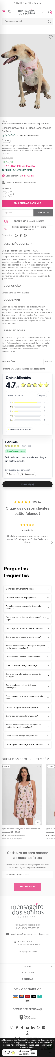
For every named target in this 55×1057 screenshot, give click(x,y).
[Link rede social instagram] (11, 1027)
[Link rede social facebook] (17, 1027)
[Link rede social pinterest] (38, 1027)
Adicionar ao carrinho (27, 203)
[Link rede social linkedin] (33, 1027)
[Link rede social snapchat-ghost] (43, 1027)
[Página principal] (26, 11)
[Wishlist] (10, 11)
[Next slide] (52, 542)
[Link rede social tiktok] (22, 1027)
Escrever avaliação (48, 362)
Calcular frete (43, 212)
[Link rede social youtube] (27, 1027)
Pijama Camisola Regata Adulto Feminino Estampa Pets (22, 829)
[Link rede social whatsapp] (27, 1033)
